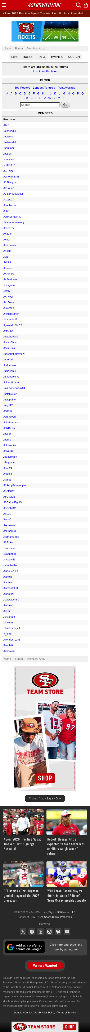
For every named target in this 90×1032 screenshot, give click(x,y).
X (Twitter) (23, 931)
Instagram (49, 931)
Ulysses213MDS (12, 325)
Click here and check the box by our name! (66, 947)
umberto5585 (10, 336)
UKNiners (8, 273)
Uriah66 (7, 473)
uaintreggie (9, 131)
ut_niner (7, 634)
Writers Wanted (45, 965)
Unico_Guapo (11, 382)
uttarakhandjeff (11, 628)
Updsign (8, 411)
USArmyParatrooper (14, 485)
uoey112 (8, 405)
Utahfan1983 (10, 588)
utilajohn (8, 622)
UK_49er (8, 296)
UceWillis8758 (11, 176)
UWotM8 (8, 645)
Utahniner (8, 594)
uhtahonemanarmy (13, 222)
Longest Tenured (44, 87)
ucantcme (8, 159)
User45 (7, 519)
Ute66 (6, 611)
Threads (40, 931)
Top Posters (22, 87)
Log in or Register (45, 71)
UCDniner (8, 171)
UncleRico (9, 348)
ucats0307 (9, 165)
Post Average (66, 87)
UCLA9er (8, 188)
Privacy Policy (47, 1012)
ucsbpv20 (8, 199)
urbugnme (9, 462)
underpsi (8, 359)
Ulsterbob (8, 308)
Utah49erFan (10, 571)
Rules (27, 56)
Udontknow (9, 205)
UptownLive (10, 445)
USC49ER (9, 496)
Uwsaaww (9, 651)
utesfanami (9, 616)
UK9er (6, 239)
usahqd (7, 479)
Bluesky (58, 931)
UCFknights (9, 182)
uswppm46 (9, 559)
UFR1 (6, 211)
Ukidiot (7, 262)
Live (14, 56)
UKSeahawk (10, 279)
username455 (11, 536)
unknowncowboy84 (14, 388)
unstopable (9, 399)
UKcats (7, 250)
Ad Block (45, 23)
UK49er (7, 233)
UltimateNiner (11, 313)
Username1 (9, 531)
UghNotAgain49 (12, 216)
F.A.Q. (42, 56)
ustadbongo (10, 553)
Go (65, 104)
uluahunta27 (10, 319)
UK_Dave (8, 302)
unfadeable (9, 371)
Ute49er (7, 605)
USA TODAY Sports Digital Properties (51, 917)
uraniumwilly (10, 456)
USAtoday (8, 491)
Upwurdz (8, 451)
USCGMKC (9, 508)
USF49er (8, 542)
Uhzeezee (9, 228)
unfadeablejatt (11, 376)
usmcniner (9, 548)
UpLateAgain (10, 422)
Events (57, 56)
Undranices (9, 365)
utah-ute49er (10, 565)
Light (50, 798)
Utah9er (7, 576)
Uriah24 (7, 468)
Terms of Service (66, 1012)
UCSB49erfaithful (13, 193)
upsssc (7, 439)
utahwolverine (11, 599)
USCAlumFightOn (13, 502)
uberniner (8, 148)
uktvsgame (9, 285)
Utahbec (8, 582)
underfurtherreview (13, 353)
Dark (58, 798)
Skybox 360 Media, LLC (62, 912)
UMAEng (8, 331)
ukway (6, 290)
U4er (6, 125)
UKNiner (8, 268)
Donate (18, 1012)
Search (74, 56)
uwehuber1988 (11, 639)
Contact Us (30, 1012)
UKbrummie (10, 245)
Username (9, 525)
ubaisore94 (9, 142)
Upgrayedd (9, 416)
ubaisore (8, 136)
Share (86, 5)
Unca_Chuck (10, 342)
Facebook (31, 931)
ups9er (7, 433)
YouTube (67, 931)
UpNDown (9, 428)
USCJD (7, 513)
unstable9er (10, 394)
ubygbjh (7, 153)
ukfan (6, 256)
